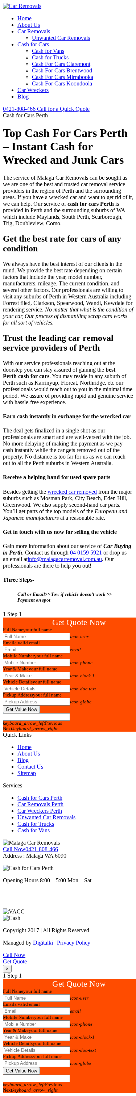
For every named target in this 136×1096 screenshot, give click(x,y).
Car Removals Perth (40, 804)
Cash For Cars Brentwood (62, 70)
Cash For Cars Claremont (61, 64)
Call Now (14, 955)
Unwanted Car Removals (61, 38)
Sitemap (26, 773)
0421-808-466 (46, 109)
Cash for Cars (33, 44)
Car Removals (33, 31)
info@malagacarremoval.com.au (65, 559)
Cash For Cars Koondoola (62, 83)
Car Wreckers (33, 90)
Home (24, 18)
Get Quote (15, 961)
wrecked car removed (72, 492)
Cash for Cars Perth (39, 798)
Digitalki (43, 943)
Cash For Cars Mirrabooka (62, 77)
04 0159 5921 (86, 552)
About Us (28, 25)
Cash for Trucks (50, 57)
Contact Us (30, 767)
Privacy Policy (73, 943)
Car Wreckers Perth (39, 811)
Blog (23, 96)
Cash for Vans (48, 51)
